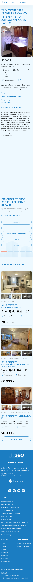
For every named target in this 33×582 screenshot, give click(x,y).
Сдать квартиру (6, 519)
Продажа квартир (7, 501)
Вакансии (4, 555)
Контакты (4, 558)
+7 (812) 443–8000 (19, 3)
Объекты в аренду (23, 546)
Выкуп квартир (6, 535)
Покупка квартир (7, 504)
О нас (3, 543)
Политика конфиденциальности (12, 569)
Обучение (4, 552)
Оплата (4, 572)
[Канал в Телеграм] (18, 490)
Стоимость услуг (7, 561)
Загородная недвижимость (10, 532)
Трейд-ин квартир (7, 510)
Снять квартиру (6, 516)
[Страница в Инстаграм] (14, 490)
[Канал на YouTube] (23, 490)
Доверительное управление (11, 513)
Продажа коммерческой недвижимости (14, 522)
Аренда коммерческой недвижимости (14, 525)
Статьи (3, 549)
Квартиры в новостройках (10, 507)
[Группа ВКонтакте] (9, 490)
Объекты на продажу (24, 543)
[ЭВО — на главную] (4, 2)
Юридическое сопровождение (11, 529)
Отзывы (3, 546)
